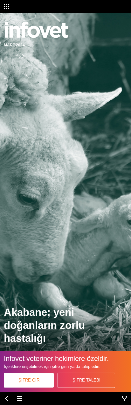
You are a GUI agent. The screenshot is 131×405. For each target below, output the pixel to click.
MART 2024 (14, 45)
